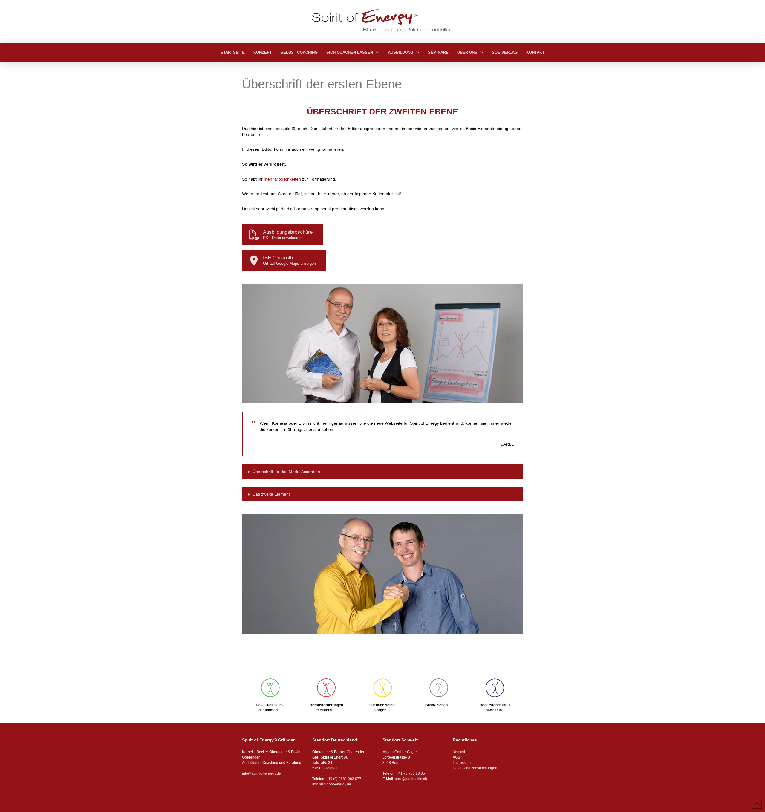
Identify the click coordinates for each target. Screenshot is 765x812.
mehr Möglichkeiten (282, 179)
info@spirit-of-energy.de (261, 773)
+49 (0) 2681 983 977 (343, 779)
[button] (382, 471)
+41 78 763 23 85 (410, 773)
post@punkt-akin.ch (411, 779)
